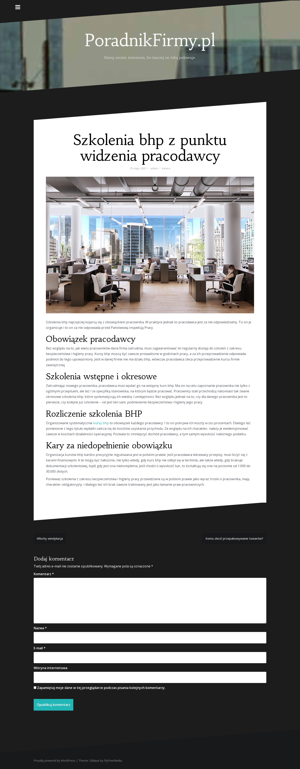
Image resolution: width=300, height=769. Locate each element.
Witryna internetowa (50, 668)
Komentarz (44, 574)
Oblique (94, 760)
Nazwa (40, 628)
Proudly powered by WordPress (54, 760)
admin (154, 168)
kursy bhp (101, 423)
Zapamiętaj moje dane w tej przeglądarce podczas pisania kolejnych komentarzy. (101, 687)
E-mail (40, 648)
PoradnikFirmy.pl (150, 40)
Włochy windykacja (50, 538)
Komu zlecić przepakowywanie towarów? (234, 538)
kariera (166, 168)
